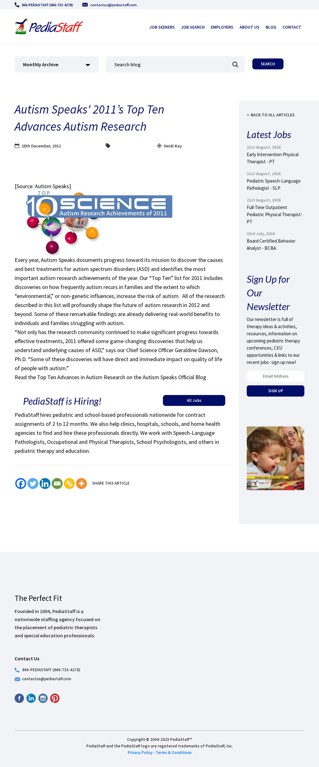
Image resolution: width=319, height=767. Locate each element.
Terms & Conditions (174, 752)
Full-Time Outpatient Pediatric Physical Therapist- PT (274, 214)
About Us (249, 27)
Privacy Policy (140, 752)
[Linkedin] (45, 483)
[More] (81, 483)
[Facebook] (20, 483)
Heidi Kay (173, 146)
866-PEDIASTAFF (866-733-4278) (47, 4)
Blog (271, 27)
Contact (292, 27)
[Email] (57, 483)
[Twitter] (32, 483)
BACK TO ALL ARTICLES (273, 115)
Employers (222, 27)
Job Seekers (162, 27)
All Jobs (194, 400)
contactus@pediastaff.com (113, 4)
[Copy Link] (69, 483)
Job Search (193, 27)
